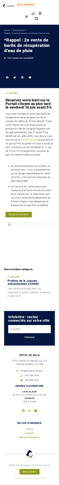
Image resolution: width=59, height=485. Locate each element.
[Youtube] (35, 411)
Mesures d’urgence (29, 437)
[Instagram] (29, 411)
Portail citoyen (29, 139)
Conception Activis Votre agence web (29, 478)
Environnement (19, 30)
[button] (26, 16)
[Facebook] (23, 411)
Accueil (7, 30)
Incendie (29, 433)
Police (29, 429)
